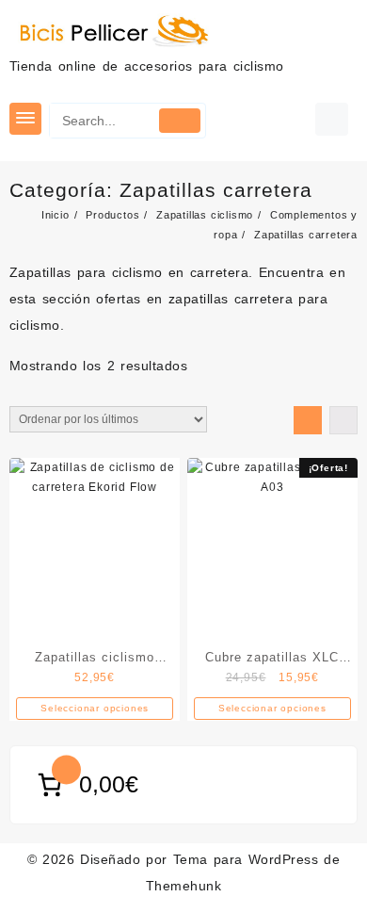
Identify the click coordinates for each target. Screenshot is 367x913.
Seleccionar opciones (94, 708)
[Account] (331, 119)
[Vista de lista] (343, 420)
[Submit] (179, 120)
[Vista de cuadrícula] (308, 420)
